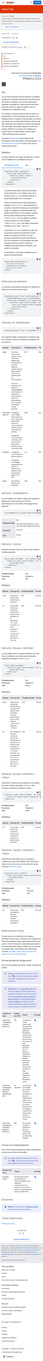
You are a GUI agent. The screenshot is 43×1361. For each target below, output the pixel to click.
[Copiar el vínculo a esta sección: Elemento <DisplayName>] (30, 493)
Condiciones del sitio (17, 1349)
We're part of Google (8, 1270)
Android (4, 1327)
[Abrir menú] (3, 2)
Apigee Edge (7, 9)
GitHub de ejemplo (32, 1207)
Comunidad (5, 1288)
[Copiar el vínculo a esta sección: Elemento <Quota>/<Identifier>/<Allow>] (12, 777)
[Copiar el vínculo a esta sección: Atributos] (12, 585)
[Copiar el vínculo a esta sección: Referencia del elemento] (29, 281)
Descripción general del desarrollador (14, 1307)
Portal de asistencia (8, 1299)
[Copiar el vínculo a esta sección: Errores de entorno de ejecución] (33, 960)
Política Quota (15, 138)
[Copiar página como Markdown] (25, 47)
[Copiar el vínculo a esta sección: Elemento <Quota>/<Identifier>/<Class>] (12, 853)
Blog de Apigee (7, 1314)
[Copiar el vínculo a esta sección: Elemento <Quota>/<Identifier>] (36, 648)
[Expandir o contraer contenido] (14, 53)
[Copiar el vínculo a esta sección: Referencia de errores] (26, 931)
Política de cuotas (14, 867)
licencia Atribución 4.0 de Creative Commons (24, 1248)
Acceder (37, 2)
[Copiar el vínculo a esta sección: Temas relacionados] (25, 1218)
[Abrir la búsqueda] (31, 2)
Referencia (15, 33)
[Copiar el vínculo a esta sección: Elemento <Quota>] (23, 544)
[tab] (12, 165)
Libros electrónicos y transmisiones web (15, 1280)
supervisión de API (27, 989)
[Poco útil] (16, 37)
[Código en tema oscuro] (37, 169)
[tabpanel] (21, 221)
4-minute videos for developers (12, 1310)
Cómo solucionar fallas (18, 954)
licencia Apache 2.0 (31, 1250)
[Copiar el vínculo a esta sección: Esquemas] (15, 1200)
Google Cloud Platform (9, 1338)
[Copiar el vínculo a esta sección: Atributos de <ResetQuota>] (32, 323)
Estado (4, 1295)
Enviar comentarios (11, 42)
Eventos (4, 1273)
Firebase (4, 1334)
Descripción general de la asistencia (13, 1292)
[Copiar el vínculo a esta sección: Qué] (7, 92)
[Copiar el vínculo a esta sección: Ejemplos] (12, 152)
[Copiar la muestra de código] (40, 169)
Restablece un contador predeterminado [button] (13, 165)
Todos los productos (8, 1341)
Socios (4, 1276)
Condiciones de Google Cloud (12, 1352)
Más (26, 165)
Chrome (4, 1331)
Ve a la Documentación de (30, 76)
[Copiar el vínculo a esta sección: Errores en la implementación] (31, 1145)
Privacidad (5, 1349)
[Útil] (13, 37)
